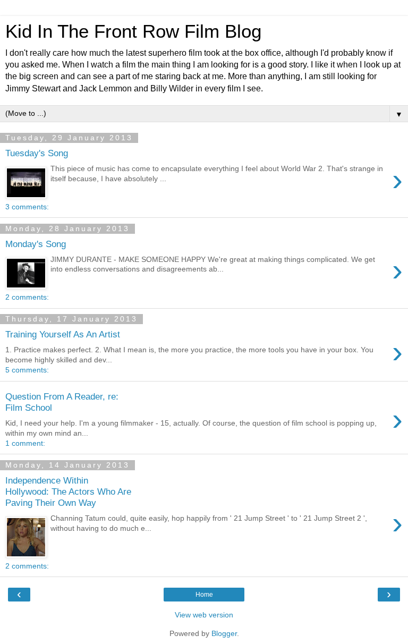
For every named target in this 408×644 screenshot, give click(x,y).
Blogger (224, 633)
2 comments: (27, 297)
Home (204, 594)
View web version (204, 615)
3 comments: (27, 206)
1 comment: (25, 443)
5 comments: (27, 370)
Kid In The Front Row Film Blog (133, 31)
